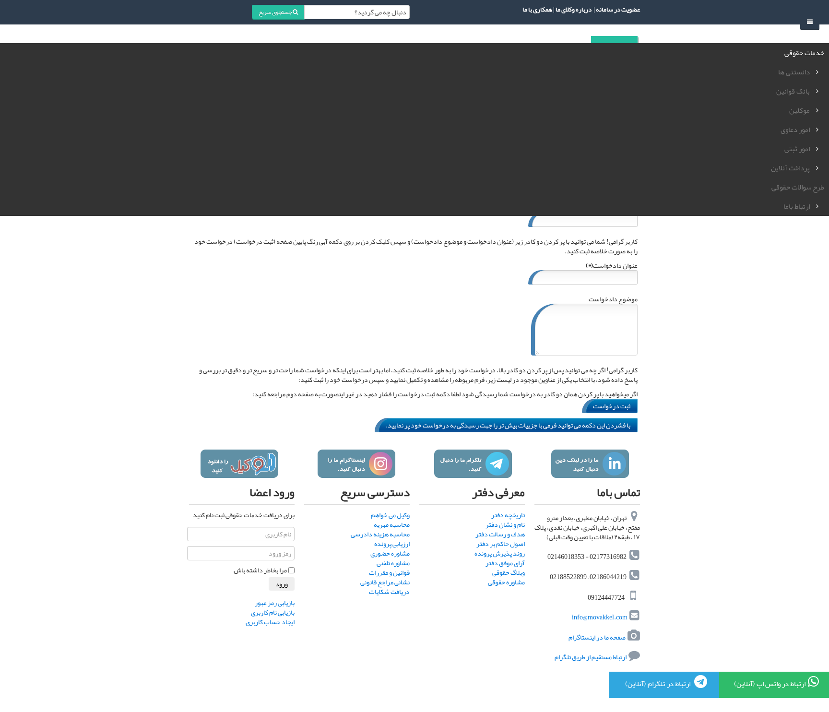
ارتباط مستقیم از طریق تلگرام (590, 657)
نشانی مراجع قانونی (385, 582)
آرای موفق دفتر (505, 563)
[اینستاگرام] (356, 463)
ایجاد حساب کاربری (270, 622)
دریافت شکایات (389, 591)
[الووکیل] (239, 463)
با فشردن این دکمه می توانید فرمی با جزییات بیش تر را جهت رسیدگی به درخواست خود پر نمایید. (508, 425)
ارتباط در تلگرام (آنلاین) (658, 683)
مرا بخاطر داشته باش (260, 570)
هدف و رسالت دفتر (500, 534)
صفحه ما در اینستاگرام (597, 637)
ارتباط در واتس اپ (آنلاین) (769, 683)
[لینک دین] (590, 463)
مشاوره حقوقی (506, 582)
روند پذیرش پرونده (499, 553)
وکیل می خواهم (390, 515)
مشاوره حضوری (390, 553)
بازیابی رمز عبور (275, 602)
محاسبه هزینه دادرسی (380, 534)
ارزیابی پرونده (392, 543)
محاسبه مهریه (392, 524)
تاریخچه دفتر (508, 515)
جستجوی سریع (276, 12)
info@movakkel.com (600, 617)
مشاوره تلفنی (393, 563)
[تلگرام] (473, 463)
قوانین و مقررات (389, 572)
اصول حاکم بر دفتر (500, 543)
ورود (281, 584)
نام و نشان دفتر (505, 524)
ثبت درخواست (611, 406)
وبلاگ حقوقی (508, 572)
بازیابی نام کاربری (273, 612)
